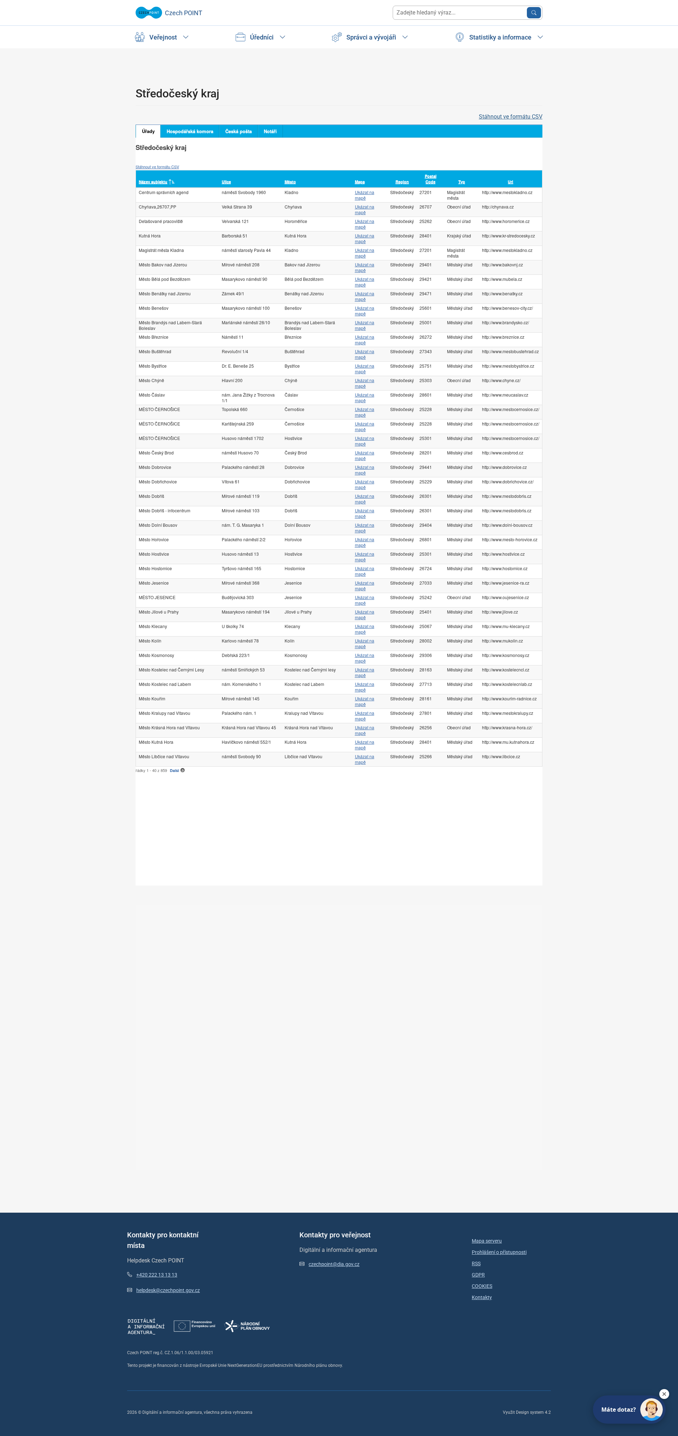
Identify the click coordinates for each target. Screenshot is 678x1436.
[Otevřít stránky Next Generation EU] (194, 1325)
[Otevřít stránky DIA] (146, 1325)
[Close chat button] (664, 1394)
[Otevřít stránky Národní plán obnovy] (247, 1325)
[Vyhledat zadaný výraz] (534, 12)
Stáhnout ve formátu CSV (510, 116)
